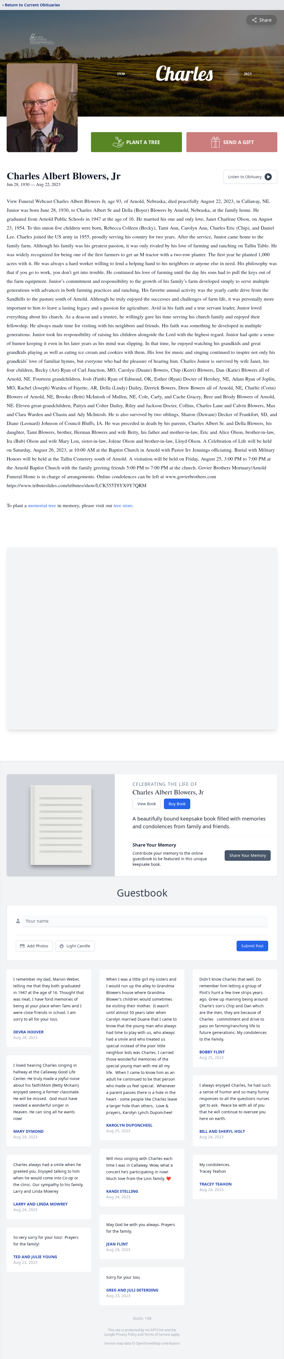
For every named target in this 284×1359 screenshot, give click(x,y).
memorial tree (42, 505)
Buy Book (177, 803)
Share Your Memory (247, 855)
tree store (123, 505)
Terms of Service (157, 1334)
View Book (146, 803)
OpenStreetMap (148, 1343)
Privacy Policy (126, 1334)
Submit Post (252, 945)
